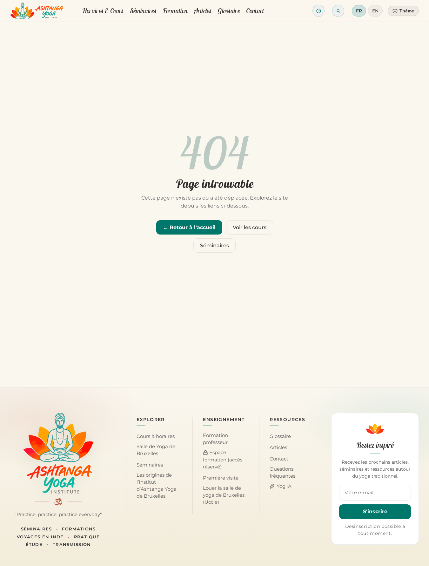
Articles (202, 11)
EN (375, 11)
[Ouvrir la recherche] (338, 11)
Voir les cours (249, 227)
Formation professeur (215, 439)
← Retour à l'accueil (189, 227)
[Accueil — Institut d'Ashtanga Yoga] (58, 453)
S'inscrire (375, 511)
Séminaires (143, 11)
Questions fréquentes (282, 472)
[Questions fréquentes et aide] (318, 11)
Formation (175, 11)
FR (359, 11)
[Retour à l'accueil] (36, 11)
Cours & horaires (156, 436)
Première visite (220, 478)
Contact (255, 11)
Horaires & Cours (103, 11)
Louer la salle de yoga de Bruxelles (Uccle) (224, 495)
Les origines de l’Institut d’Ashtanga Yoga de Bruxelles (157, 485)
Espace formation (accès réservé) (222, 459)
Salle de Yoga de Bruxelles (156, 450)
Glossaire (229, 11)
